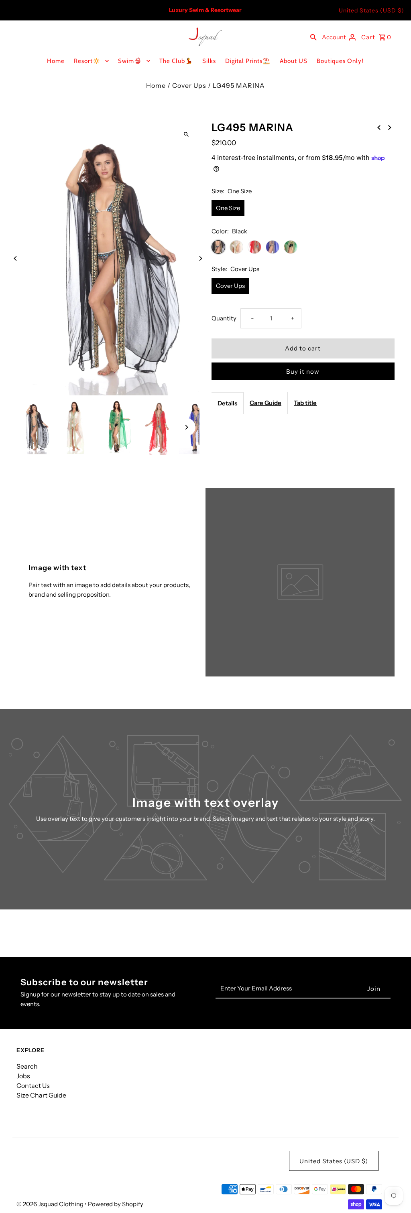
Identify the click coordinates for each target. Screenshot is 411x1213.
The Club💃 (176, 61)
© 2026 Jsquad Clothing (50, 1204)
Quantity (224, 318)
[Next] (200, 258)
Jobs (23, 1076)
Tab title (305, 403)
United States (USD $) (371, 10)
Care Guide (265, 403)
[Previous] (15, 258)
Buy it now (302, 371)
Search (27, 1066)
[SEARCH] (313, 36)
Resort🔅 (87, 61)
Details (227, 403)
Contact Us (33, 1085)
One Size (228, 208)
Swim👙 (130, 61)
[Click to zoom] (186, 134)
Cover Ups (189, 85)
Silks (209, 61)
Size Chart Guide (41, 1095)
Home (56, 61)
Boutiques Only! (340, 61)
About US (293, 61)
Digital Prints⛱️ (248, 61)
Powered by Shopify (115, 1204)
